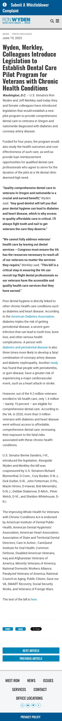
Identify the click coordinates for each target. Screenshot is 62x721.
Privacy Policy (30, 717)
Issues (48, 680)
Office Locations (29, 698)
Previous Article (31, 658)
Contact (40, 689)
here (34, 599)
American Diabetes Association (32, 316)
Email (20, 629)
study (54, 362)
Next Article (31, 650)
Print (7, 629)
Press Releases (22, 34)
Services (19, 689)
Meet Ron (12, 680)
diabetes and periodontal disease (25, 347)
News (6, 34)
